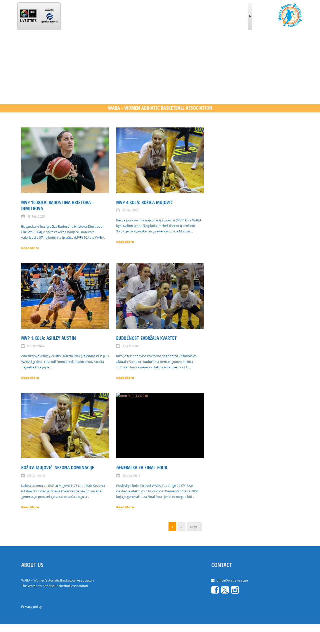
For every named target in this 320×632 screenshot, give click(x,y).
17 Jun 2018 (130, 346)
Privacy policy (31, 606)
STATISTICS (118, 46)
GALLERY (200, 46)
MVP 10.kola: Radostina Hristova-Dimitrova (56, 205)
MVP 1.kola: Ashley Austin (48, 338)
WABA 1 (92, 46)
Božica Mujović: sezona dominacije (57, 467)
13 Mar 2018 (131, 475)
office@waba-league (232, 580)
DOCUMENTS (227, 46)
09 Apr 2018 (35, 475)
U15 (180, 46)
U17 (164, 46)
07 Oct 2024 (35, 346)
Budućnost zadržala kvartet (146, 338)
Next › (194, 527)
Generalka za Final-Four (141, 467)
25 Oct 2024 (130, 210)
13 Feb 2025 (36, 216)
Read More (30, 248)
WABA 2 (144, 46)
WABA (51, 46)
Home (31, 46)
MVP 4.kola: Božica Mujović (144, 202)
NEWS (71, 46)
